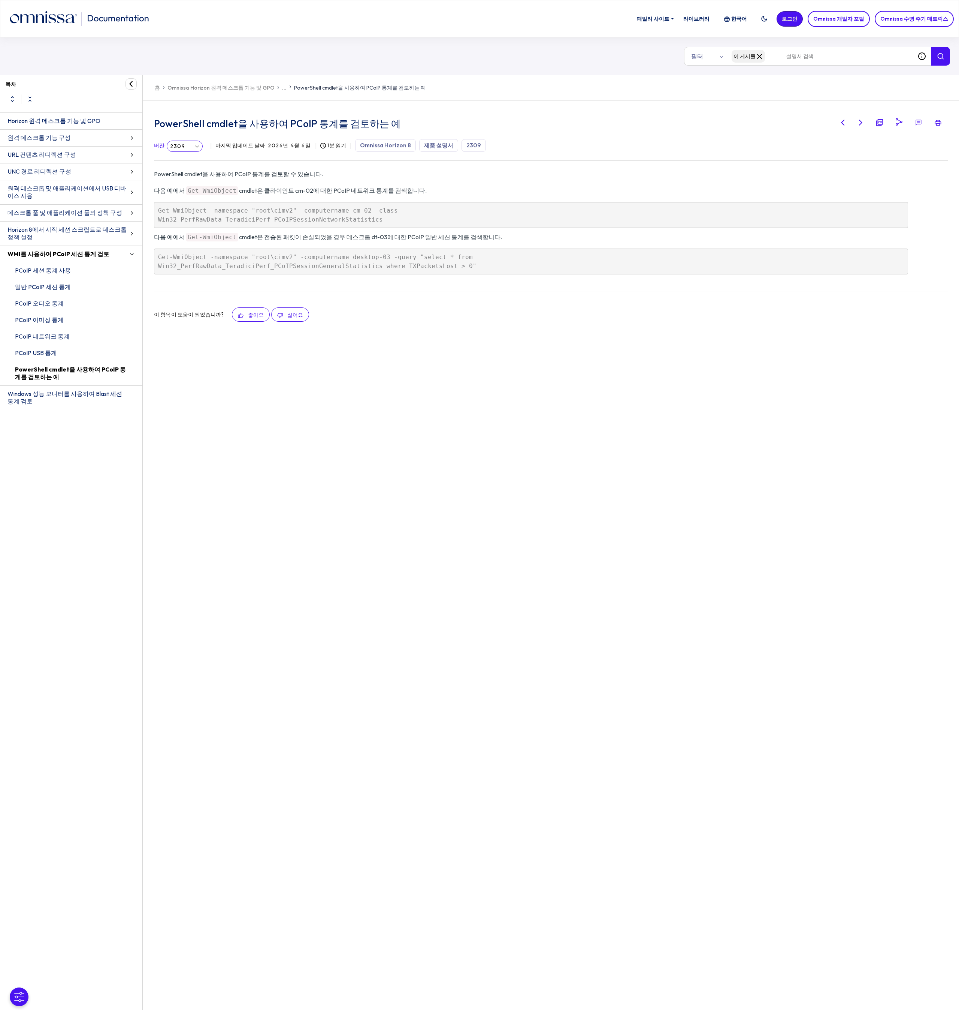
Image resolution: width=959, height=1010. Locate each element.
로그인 (790, 18)
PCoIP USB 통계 (36, 353)
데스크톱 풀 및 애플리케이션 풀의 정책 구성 (64, 212)
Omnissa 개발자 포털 (838, 18)
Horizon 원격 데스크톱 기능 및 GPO (53, 120)
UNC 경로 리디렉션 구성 (39, 171)
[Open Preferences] (19, 997)
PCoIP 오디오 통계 (39, 303)
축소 (30, 99)
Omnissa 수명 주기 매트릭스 (914, 18)
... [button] (284, 87)
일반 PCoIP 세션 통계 (43, 287)
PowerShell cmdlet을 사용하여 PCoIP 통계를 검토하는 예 (70, 373)
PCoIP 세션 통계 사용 (43, 270)
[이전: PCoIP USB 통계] (842, 122)
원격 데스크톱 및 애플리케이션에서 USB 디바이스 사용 (66, 191)
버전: (160, 145)
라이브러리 (696, 18)
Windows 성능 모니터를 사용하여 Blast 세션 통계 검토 (64, 397)
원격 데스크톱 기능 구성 (39, 137)
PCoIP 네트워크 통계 (42, 336)
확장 (12, 99)
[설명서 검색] (940, 56)
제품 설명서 (438, 145)
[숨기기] (131, 84)
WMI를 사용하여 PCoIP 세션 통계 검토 (58, 254)
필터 (697, 56)
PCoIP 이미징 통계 (39, 320)
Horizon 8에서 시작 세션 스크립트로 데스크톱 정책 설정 (67, 233)
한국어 (739, 18)
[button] (764, 18)
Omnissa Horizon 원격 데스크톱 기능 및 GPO (221, 87)
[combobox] (821, 56)
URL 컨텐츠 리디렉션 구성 (41, 154)
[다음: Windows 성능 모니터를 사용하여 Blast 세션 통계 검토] (860, 122)
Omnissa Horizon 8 (385, 145)
